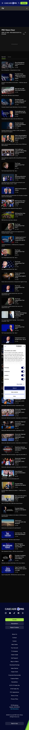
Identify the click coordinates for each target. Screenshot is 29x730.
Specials (4, 57)
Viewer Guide (14, 654)
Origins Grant (14, 671)
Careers (15, 641)
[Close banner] (24, 346)
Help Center (14, 644)
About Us (14, 634)
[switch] (23, 371)
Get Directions (14, 709)
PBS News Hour (8, 30)
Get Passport (14, 658)
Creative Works (14, 678)
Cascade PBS (13, 715)
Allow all (14, 388)
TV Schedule (14, 651)
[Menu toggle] (2, 3)
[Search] (19, 3)
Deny (14, 396)
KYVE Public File (14, 688)
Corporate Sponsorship (14, 675)
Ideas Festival (14, 668)
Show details (19, 384)
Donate (24, 3)
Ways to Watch (14, 661)
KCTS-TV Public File (14, 685)
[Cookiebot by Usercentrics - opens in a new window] (16, 346)
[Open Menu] (26, 8)
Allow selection (14, 392)
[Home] (14, 609)
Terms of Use (14, 695)
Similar (9, 57)
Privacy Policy (14, 699)
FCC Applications (14, 692)
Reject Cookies (14, 627)
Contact (14, 637)
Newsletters (14, 623)
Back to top (14, 723)
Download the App (14, 665)
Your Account (14, 648)
